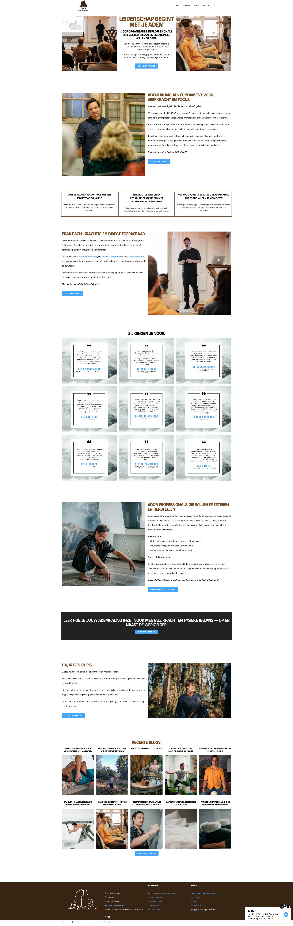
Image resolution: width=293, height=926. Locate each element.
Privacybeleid (108, 922)
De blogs (194, 901)
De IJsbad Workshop (155, 901)
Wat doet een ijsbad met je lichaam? (146, 748)
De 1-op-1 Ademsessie (156, 897)
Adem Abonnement (155, 909)
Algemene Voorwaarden (85, 922)
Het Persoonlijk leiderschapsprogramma (162, 893)
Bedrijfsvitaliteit (153, 905)
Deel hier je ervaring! (198, 911)
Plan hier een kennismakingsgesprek (204, 893)
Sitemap (65, 922)
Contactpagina (196, 905)
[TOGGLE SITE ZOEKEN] (214, 5)
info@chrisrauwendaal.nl (116, 905)
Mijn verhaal (195, 897)
